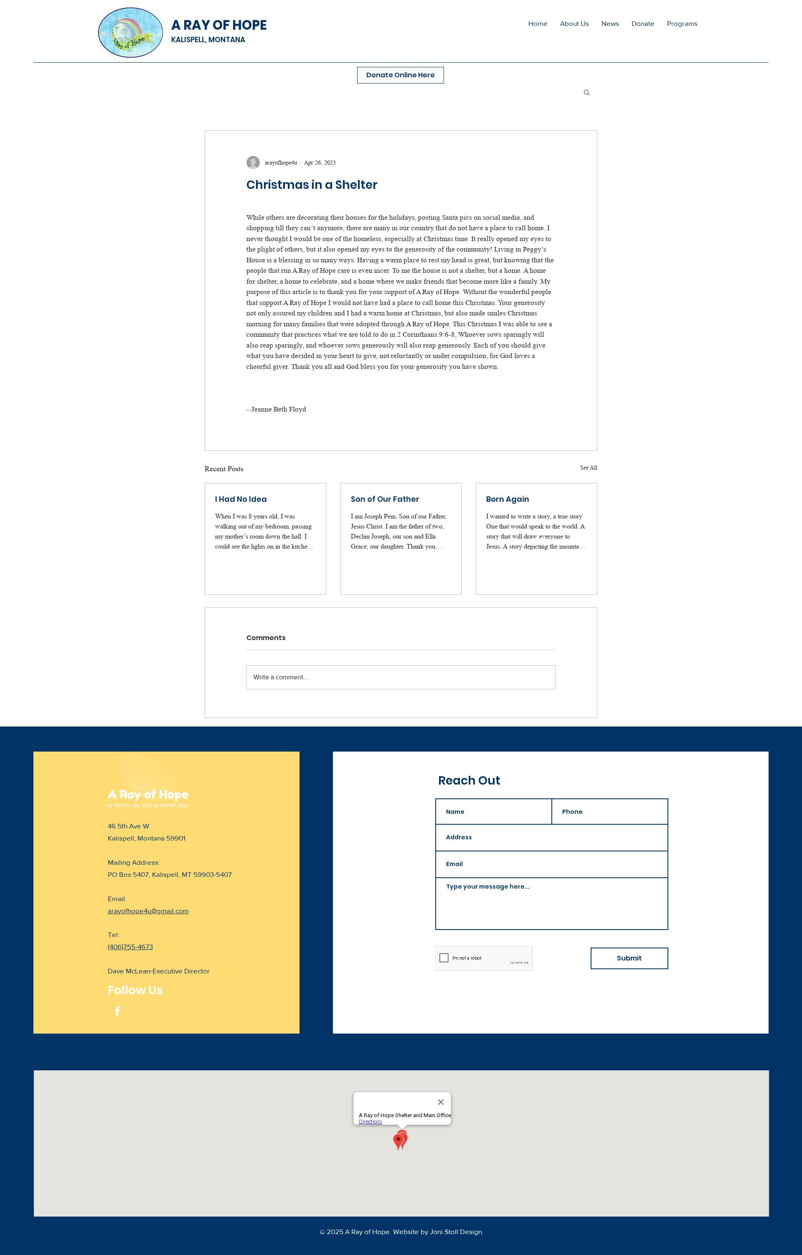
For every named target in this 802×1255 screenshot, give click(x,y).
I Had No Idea (241, 499)
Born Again (507, 499)
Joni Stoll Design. (457, 1231)
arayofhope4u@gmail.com (148, 911)
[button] (682, 23)
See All (588, 467)
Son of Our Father (385, 499)
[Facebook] (117, 1011)
